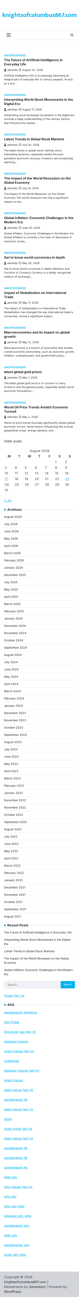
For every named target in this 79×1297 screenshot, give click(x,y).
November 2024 (15, 633)
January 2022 (13, 880)
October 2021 (13, 902)
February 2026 (14, 560)
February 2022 (14, 872)
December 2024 (15, 625)
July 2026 (11, 524)
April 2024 (11, 684)
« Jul (7, 500)
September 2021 (15, 909)
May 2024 (11, 676)
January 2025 (13, 618)
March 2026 (12, 553)
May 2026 (11, 538)
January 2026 (13, 567)
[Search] (72, 35)
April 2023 (11, 771)
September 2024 (15, 647)
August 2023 (13, 742)
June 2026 (11, 531)
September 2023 (15, 734)
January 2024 (13, 705)
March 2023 (12, 778)
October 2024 (13, 640)
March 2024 (12, 691)
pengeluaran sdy (16, 1245)
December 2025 (15, 575)
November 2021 (15, 894)
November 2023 (15, 720)
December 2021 (14, 887)
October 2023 (13, 727)
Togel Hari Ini (14, 996)
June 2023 (11, 756)
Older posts (13, 441)
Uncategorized (15, 55)
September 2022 (15, 822)
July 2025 (10, 582)
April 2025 (11, 596)
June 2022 (11, 843)
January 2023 (13, 793)
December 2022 (15, 800)
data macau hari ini (18, 1138)
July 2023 (11, 749)
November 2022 (15, 807)
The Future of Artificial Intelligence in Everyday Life (38, 932)
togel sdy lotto (15, 1255)
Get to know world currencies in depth (34, 257)
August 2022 (13, 829)
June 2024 (11, 669)
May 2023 (11, 763)
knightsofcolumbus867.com (39, 15)
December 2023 (15, 713)
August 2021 (12, 916)
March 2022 (12, 865)
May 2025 (11, 589)
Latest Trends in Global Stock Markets (34, 139)
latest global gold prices (23, 372)
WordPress (12, 1292)
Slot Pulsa (11, 1022)
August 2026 (13, 516)
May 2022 (11, 851)
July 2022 (11, 836)
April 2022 (11, 858)
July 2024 (11, 662)
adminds (12, 69)
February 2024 (14, 698)
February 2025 (14, 611)
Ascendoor (37, 1287)
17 (6, 479)
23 (67, 479)
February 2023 (14, 785)
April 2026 (11, 545)
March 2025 (12, 604)
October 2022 (13, 814)
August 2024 (13, 654)
